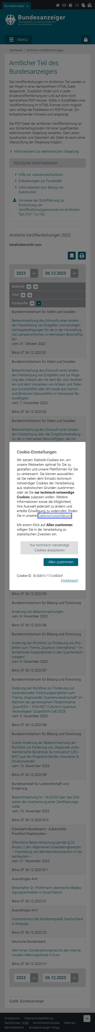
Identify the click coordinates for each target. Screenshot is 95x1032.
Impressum (69, 580)
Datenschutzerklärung (54, 516)
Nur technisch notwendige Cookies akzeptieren (49, 548)
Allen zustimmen (60, 562)
